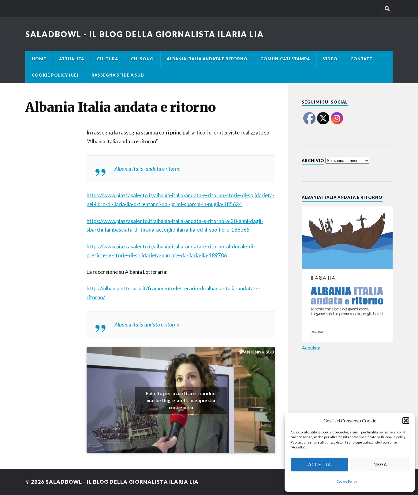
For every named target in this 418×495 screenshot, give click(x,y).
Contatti (362, 58)
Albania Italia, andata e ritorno (147, 168)
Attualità (71, 58)
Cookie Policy (346, 481)
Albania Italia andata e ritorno (207, 58)
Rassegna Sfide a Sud (117, 75)
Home (39, 58)
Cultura (107, 58)
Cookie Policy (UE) (55, 75)
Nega (380, 464)
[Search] (387, 8)
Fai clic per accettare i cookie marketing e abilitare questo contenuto (181, 400)
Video (330, 58)
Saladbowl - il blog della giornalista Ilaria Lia (144, 34)
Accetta (319, 464)
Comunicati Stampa (285, 58)
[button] (406, 421)
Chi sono (142, 58)
